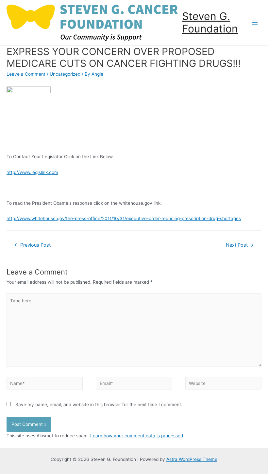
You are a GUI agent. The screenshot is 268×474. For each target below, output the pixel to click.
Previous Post (32, 245)
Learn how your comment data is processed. (137, 435)
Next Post (240, 245)
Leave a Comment (26, 74)
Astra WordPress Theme (191, 459)
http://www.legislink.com (32, 172)
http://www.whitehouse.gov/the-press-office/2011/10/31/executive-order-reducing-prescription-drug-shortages (124, 218)
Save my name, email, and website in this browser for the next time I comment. (98, 404)
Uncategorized (65, 74)
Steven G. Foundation (210, 22)
